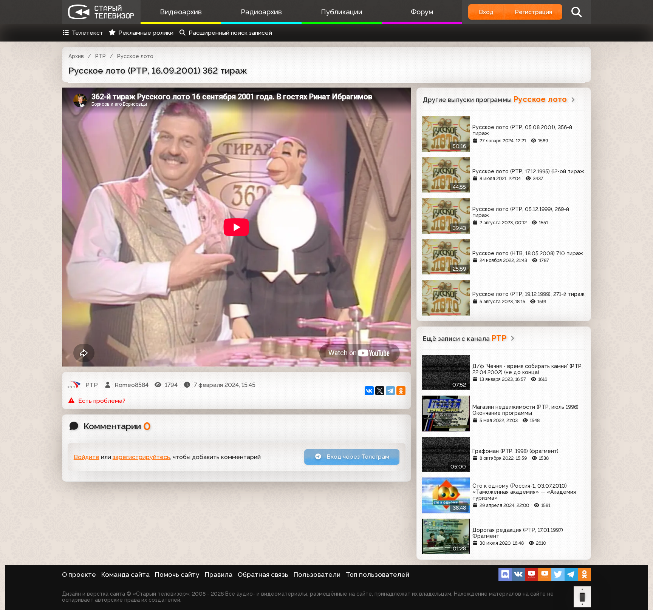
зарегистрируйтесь (141, 457)
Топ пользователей (377, 574)
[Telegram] (390, 390)
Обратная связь (263, 574)
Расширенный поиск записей (230, 32)
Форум (422, 12)
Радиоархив (261, 12)
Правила (218, 574)
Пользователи (317, 574)
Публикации (341, 12)
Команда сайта (125, 574)
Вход (486, 11)
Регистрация (533, 11)
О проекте (79, 574)
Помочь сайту (177, 574)
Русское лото (135, 56)
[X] (379, 390)
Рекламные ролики (145, 32)
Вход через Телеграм (357, 456)
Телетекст (87, 32)
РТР (100, 56)
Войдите (86, 457)
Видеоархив (181, 12)
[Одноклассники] (400, 390)
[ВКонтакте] (369, 390)
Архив (76, 56)
